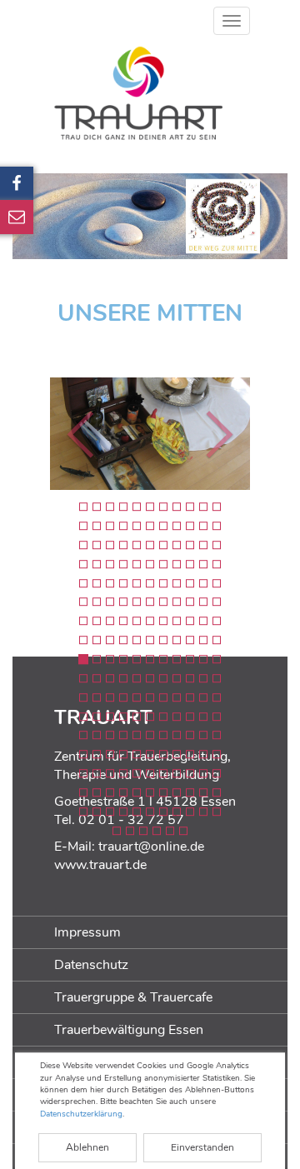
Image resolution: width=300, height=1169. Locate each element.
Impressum (87, 932)
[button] (37, 433)
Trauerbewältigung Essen (128, 1030)
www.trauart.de (100, 865)
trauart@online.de (151, 846)
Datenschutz (91, 965)
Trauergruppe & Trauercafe (133, 997)
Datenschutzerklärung (81, 1114)
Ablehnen (87, 1147)
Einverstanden (202, 1147)
